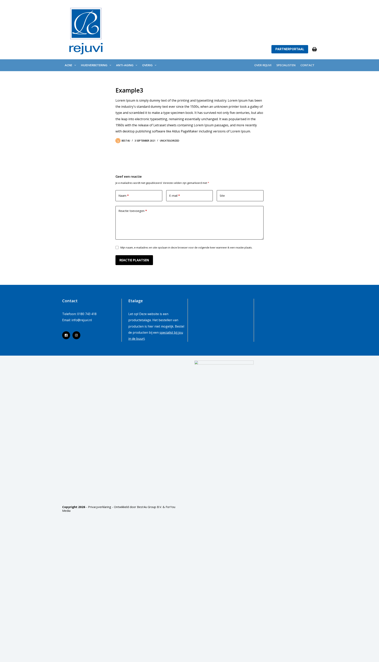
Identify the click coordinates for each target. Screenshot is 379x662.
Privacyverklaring (99, 507)
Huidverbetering (94, 65)
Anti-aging (124, 65)
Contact (307, 65)
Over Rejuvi (262, 65)
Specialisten (286, 65)
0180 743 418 (87, 314)
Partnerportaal (289, 49)
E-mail (174, 195)
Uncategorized (169, 140)
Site (222, 195)
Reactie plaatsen (134, 260)
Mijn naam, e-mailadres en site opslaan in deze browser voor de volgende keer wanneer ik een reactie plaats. (186, 247)
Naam (123, 195)
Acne (68, 65)
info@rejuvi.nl (81, 320)
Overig (147, 65)
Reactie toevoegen (132, 211)
